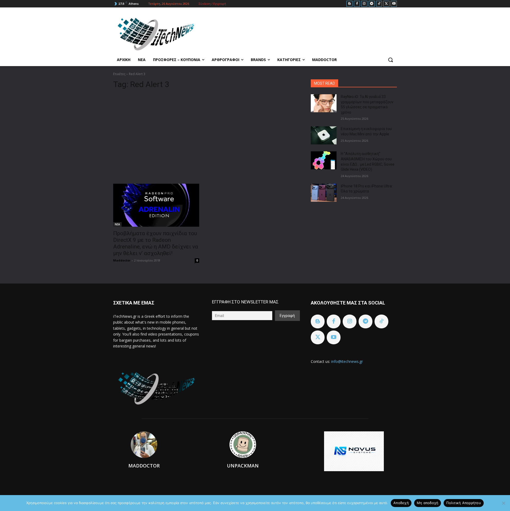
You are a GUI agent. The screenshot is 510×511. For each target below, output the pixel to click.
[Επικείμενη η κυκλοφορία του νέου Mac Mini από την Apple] (324, 135)
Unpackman (243, 465)
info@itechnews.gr (347, 361)
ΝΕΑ (117, 224)
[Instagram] (364, 4)
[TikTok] (379, 4)
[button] (390, 59)
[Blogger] (349, 4)
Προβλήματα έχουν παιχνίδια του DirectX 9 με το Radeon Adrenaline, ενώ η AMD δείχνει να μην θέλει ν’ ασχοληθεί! (155, 243)
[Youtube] (394, 4)
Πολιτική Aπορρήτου (463, 503)
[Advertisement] (205, 134)
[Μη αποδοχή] (503, 503)
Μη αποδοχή (428, 503)
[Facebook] (357, 4)
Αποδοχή (401, 503)
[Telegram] (372, 4)
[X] (386, 4)
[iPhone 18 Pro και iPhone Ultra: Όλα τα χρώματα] (324, 193)
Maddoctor (121, 260)
